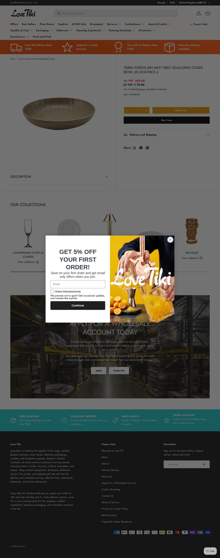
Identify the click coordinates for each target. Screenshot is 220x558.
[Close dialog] (170, 239)
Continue (78, 305)
